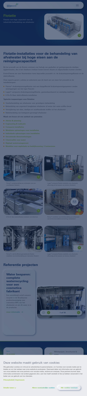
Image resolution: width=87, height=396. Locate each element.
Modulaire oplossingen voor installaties (22, 130)
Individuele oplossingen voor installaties (23, 133)
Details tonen (8, 388)
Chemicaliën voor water (16, 140)
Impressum (20, 380)
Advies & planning (13, 121)
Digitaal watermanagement (17, 143)
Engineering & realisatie (16, 124)
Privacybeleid (8, 380)
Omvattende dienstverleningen (19, 137)
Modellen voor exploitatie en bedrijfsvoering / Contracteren (31, 146)
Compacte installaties (15, 127)
